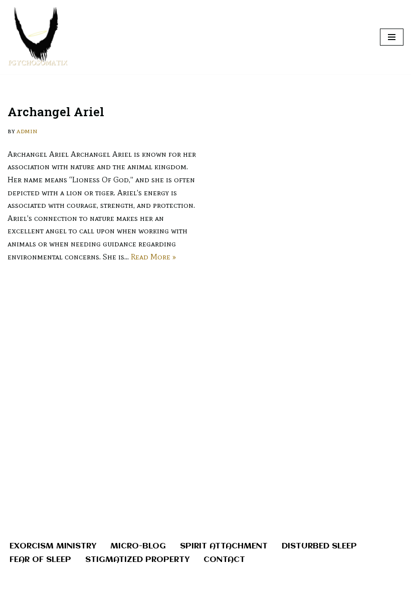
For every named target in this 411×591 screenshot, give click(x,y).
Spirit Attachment (224, 546)
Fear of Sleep (40, 559)
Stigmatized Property (137, 559)
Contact (224, 559)
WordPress (240, 580)
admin (27, 130)
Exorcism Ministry (53, 546)
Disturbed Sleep (319, 546)
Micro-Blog (138, 546)
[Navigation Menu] (391, 37)
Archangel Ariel (56, 112)
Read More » (153, 256)
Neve (160, 580)
